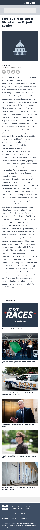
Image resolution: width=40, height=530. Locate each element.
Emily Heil (7, 65)
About (3, 514)
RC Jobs (23, 516)
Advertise (23, 514)
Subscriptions (24, 518)
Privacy (13, 516)
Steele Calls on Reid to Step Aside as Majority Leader (18, 22)
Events (4, 516)
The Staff (14, 518)
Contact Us (14, 514)
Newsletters (5, 518)
